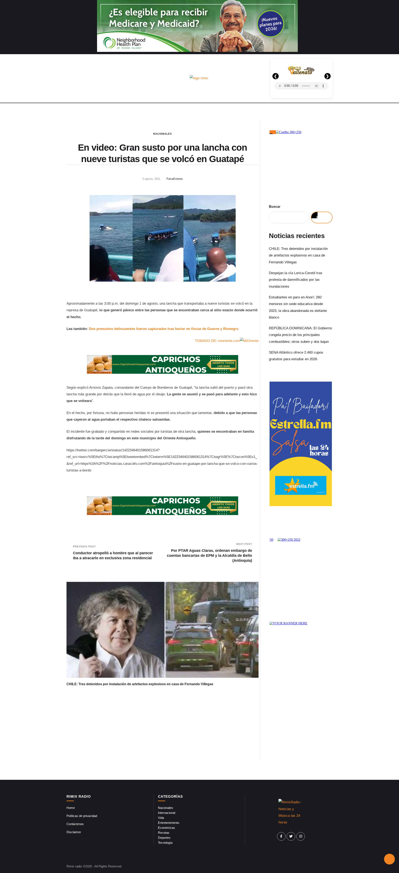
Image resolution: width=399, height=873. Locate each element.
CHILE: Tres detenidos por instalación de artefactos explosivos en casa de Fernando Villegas (139, 684)
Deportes (164, 837)
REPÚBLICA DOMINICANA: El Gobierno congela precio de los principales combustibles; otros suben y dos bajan (300, 335)
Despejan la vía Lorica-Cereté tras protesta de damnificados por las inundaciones (295, 279)
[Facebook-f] (281, 836)
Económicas (166, 827)
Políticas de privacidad (81, 816)
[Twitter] (291, 836)
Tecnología (165, 842)
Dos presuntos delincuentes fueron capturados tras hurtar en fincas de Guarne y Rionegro (163, 329)
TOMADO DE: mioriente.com (217, 341)
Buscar (274, 206)
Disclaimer (73, 832)
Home (70, 808)
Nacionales (162, 133)
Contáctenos (75, 824)
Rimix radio (74, 866)
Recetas (163, 832)
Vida (161, 817)
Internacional (166, 812)
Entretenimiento (168, 822)
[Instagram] (300, 836)
